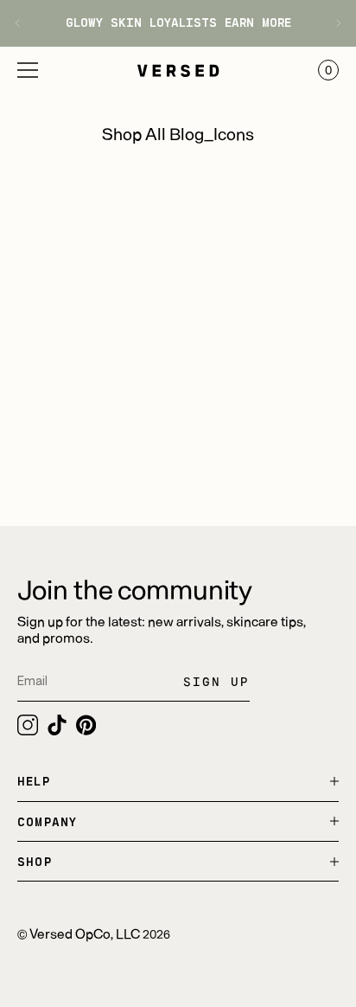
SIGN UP (216, 681)
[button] (27, 70)
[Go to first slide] (332, 23)
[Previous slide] (24, 23)
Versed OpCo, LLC (84, 933)
